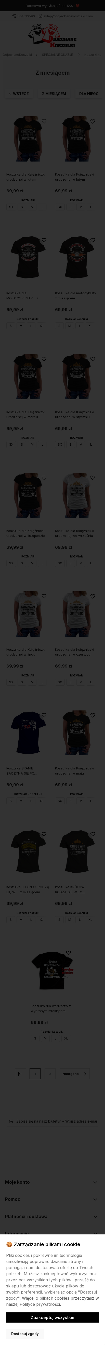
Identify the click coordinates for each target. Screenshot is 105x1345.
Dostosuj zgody (25, 1334)
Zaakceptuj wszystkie (52, 1317)
